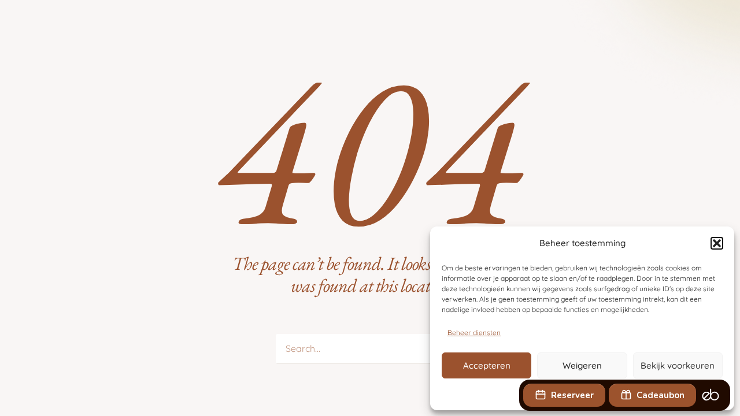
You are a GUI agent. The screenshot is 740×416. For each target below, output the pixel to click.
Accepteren (486, 365)
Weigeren (582, 365)
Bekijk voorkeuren (678, 365)
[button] (717, 243)
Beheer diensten (474, 332)
